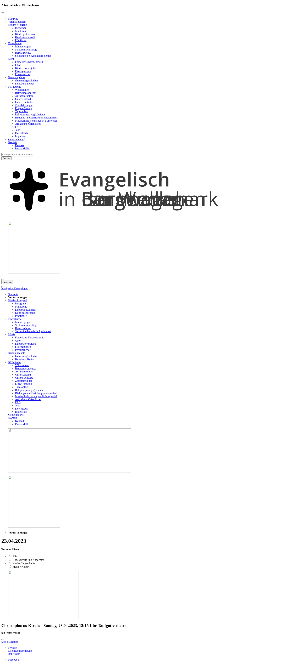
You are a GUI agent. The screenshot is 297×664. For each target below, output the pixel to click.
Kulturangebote (16, 77)
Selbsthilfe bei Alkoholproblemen (33, 55)
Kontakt (12, 142)
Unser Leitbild (23, 99)
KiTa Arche (14, 86)
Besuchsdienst (23, 52)
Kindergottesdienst (25, 34)
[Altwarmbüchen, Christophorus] (148, 217)
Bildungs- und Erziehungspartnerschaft (36, 117)
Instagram (20, 27)
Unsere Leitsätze (24, 102)
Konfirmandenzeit (25, 37)
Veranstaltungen (17, 21)
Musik (11, 58)
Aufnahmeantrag (24, 95)
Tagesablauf (21, 111)
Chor (18, 65)
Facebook (13, 659)
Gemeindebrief (16, 139)
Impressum (21, 136)
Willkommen (22, 89)
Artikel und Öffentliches (28, 123)
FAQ (18, 126)
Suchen (6, 158)
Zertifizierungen (23, 105)
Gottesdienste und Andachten (28, 559)
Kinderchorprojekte (25, 68)
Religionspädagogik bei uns (30, 114)
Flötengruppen (23, 71)
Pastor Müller (22, 148)
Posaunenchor (22, 74)
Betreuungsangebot (25, 92)
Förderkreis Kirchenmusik (29, 61)
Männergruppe (23, 46)
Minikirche (21, 31)
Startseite (13, 18)
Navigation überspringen (14, 288)
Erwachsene (14, 43)
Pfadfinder (20, 40)
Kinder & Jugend (17, 24)
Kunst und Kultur (24, 83)
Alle (14, 556)
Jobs (17, 129)
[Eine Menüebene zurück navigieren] (2, 12)
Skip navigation (9, 641)
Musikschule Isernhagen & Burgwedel (36, 120)
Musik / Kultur (20, 566)
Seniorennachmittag (26, 49)
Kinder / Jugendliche (23, 563)
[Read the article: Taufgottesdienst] (43, 618)
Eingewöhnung (23, 108)
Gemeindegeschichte (26, 80)
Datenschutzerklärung (20, 650)
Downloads (21, 133)
